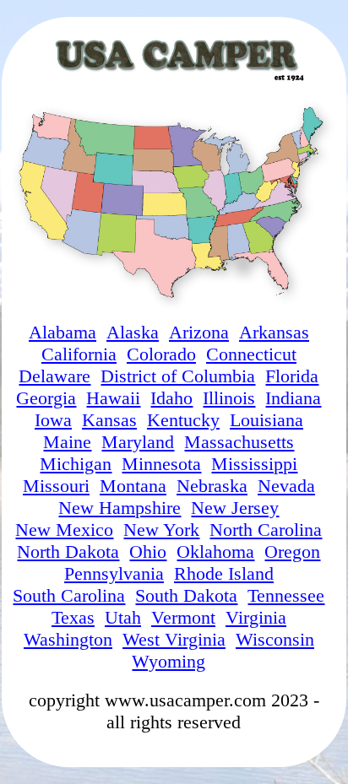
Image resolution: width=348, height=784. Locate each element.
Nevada (286, 485)
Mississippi (254, 463)
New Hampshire (119, 507)
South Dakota (186, 595)
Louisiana (266, 419)
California (79, 354)
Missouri (56, 485)
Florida (291, 376)
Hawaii (113, 397)
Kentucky (183, 419)
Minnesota (161, 463)
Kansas (109, 419)
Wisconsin (275, 639)
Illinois (229, 397)
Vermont (183, 617)
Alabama (62, 332)
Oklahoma (215, 551)
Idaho (171, 397)
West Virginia (174, 639)
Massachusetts (239, 441)
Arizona (199, 332)
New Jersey (235, 507)
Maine (67, 441)
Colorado (161, 354)
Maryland (137, 441)
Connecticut (251, 354)
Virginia (256, 617)
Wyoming (168, 661)
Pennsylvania (114, 573)
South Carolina (69, 595)
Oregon (292, 551)
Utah (123, 617)
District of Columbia (178, 376)
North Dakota (68, 551)
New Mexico (64, 529)
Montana (133, 485)
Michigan (75, 463)
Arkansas (274, 332)
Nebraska (212, 485)
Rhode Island (224, 573)
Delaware (54, 376)
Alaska (132, 332)
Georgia (46, 397)
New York (161, 529)
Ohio (147, 551)
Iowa (53, 419)
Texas (73, 617)
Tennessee (285, 595)
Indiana (293, 397)
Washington (68, 639)
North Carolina (265, 529)
